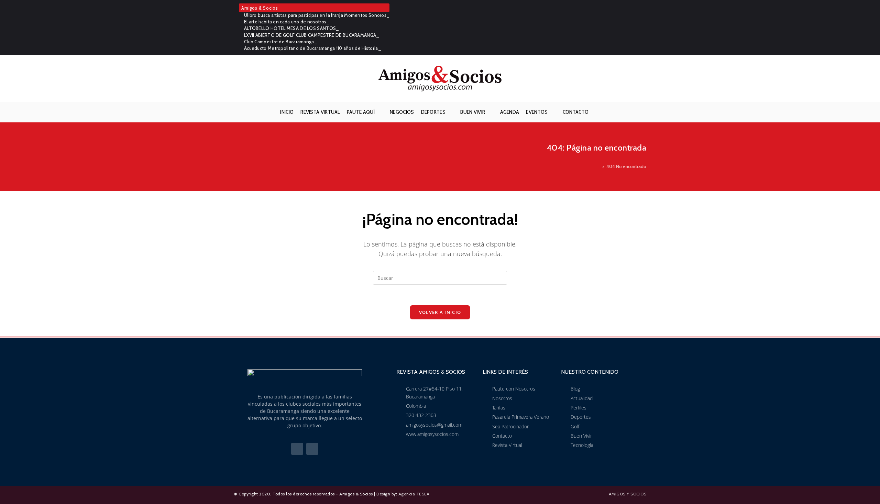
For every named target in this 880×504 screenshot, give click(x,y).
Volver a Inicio (440, 312)
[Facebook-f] (297, 449)
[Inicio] (598, 166)
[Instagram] (312, 449)
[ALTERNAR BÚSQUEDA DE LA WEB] (597, 112)
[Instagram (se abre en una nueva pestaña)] (642, 27)
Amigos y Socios (628, 493)
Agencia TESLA (414, 493)
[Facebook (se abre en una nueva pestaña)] (633, 27)
